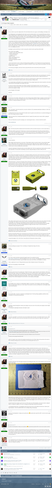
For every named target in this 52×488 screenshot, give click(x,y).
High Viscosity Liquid (7, 454)
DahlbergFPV (5, 458)
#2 (50, 73)
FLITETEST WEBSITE (5, 481)
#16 (50, 346)
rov (22, 24)
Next (5, 27)
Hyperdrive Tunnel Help (8, 457)
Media (36, 11)
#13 (50, 303)
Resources (30, 11)
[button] (16, 11)
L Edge (5, 469)
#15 (50, 326)
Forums (13, 11)
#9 (50, 255)
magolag (5, 466)
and (13, 240)
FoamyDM (4, 261)
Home (3, 11)
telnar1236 (5, 461)
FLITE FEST (9, 481)
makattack (4, 113)
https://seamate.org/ (12, 122)
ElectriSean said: (11, 424)
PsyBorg (4, 144)
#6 (50, 138)
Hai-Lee (4, 79)
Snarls (3, 24)
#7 (50, 152)
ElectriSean (4, 417)
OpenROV (35, 43)
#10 (50, 270)
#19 (50, 422)
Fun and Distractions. (17, 454)
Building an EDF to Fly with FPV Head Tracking (12, 460)
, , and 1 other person (17, 323)
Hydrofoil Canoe (7, 453)
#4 (50, 107)
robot (20, 24)
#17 (50, 359)
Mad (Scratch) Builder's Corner (15, 461)
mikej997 (4, 287)
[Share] (49, 30)
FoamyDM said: (11, 328)
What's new (21, 11)
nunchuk (17, 24)
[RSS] (50, 484)
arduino (12, 24)
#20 (50, 437)
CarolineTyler (4, 443)
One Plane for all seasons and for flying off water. (13, 468)
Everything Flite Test (14, 458)
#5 (50, 126)
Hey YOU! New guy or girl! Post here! (16, 466)
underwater (25, 24)
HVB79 (41, 454)
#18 (50, 411)
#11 (50, 281)
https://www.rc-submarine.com (13, 258)
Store (8, 11)
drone (14, 24)
